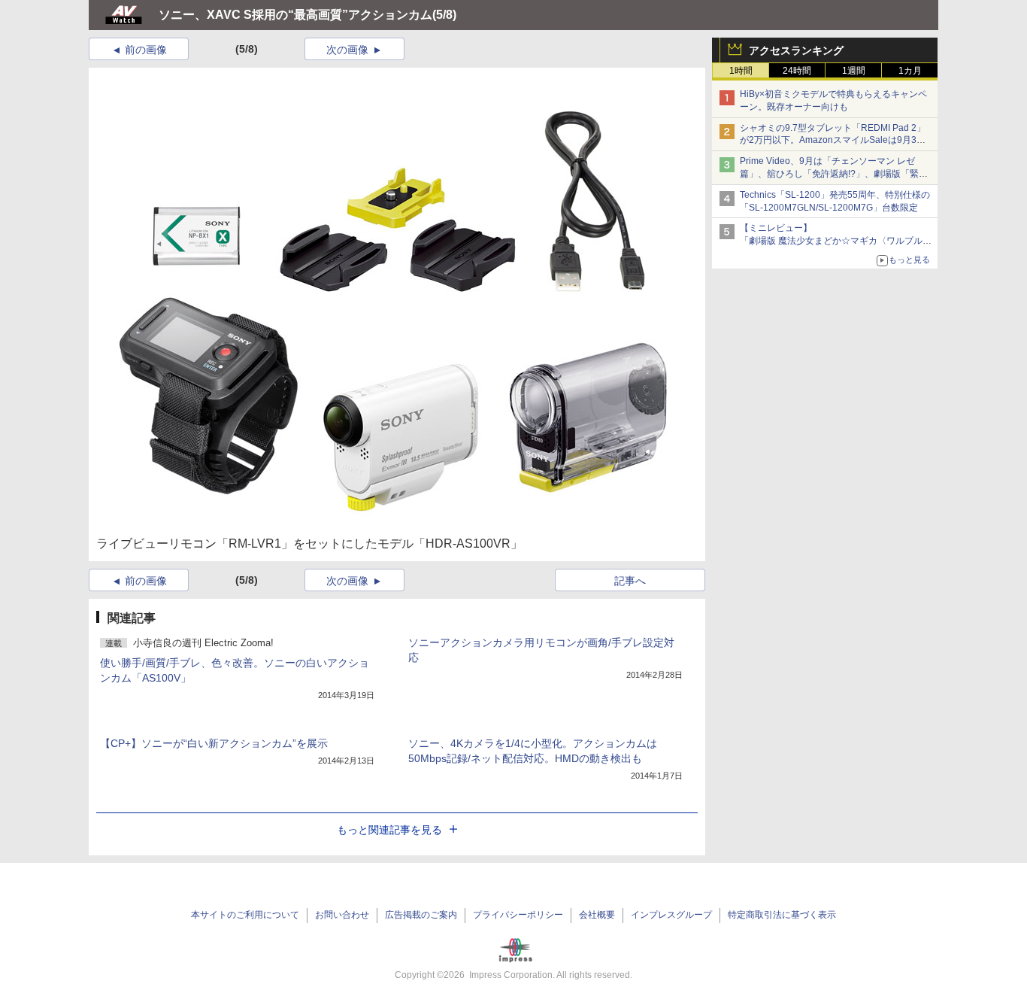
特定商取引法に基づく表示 (782, 915)
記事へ (630, 581)
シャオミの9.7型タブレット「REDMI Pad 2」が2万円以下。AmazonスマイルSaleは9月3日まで (833, 141)
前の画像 (146, 50)
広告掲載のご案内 (421, 915)
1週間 (853, 70)
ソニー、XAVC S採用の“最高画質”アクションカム (295, 14)
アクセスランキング (796, 50)
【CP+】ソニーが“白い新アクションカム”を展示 (214, 743)
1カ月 (910, 70)
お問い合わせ (342, 915)
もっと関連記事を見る (389, 830)
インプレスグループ (671, 915)
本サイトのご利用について (245, 915)
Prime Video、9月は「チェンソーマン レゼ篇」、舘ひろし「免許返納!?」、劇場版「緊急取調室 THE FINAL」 (834, 174)
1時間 (741, 70)
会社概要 (597, 915)
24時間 (797, 70)
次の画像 (347, 50)
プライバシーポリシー (518, 915)
